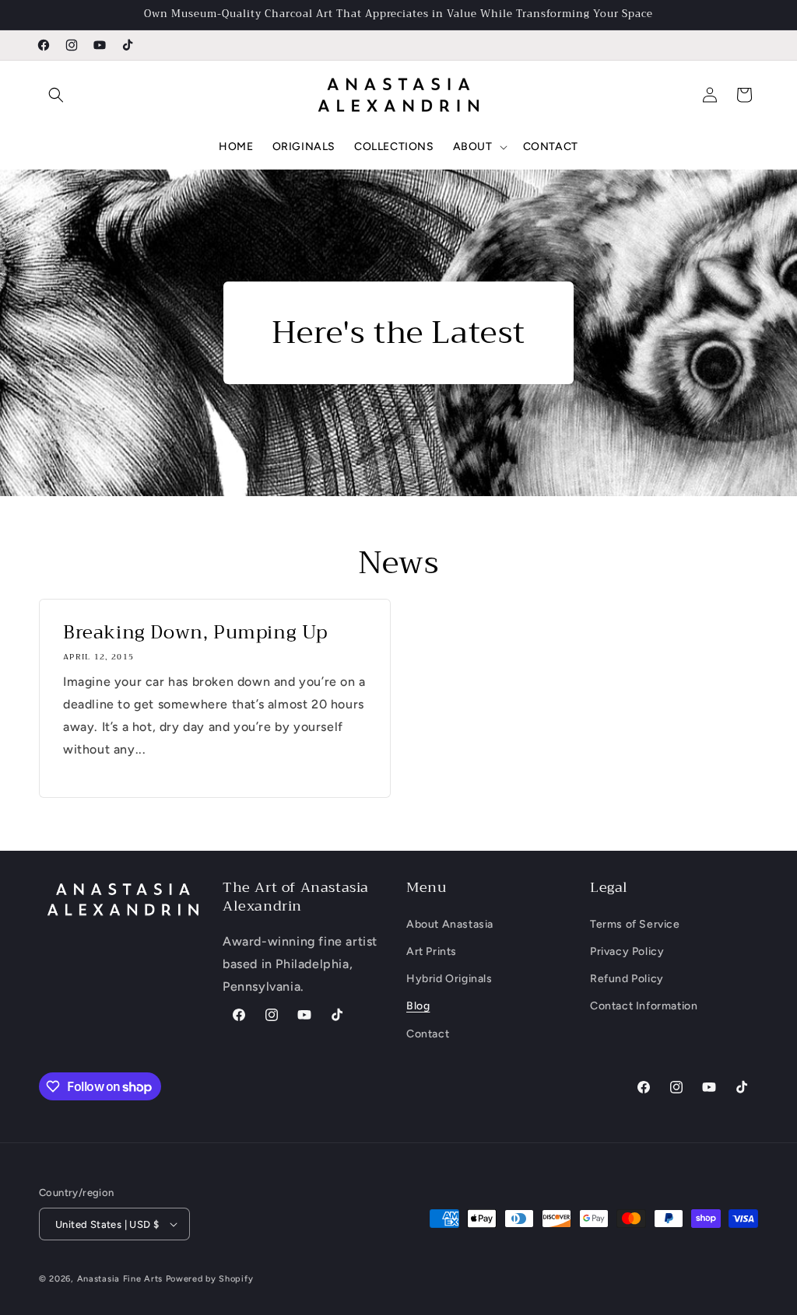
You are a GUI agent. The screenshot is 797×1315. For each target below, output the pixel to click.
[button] (56, 95)
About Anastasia (449, 924)
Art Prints (431, 951)
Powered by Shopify (210, 1279)
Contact (427, 1033)
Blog (418, 1005)
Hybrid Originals (449, 978)
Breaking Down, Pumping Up (195, 633)
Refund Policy (627, 978)
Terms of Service (635, 924)
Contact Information (643, 1005)
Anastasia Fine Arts (120, 1279)
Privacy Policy (627, 951)
